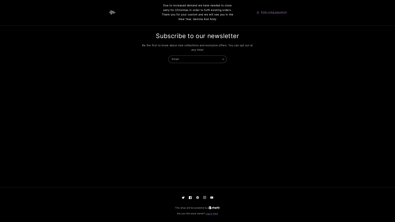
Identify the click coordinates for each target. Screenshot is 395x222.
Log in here (212, 213)
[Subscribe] (223, 59)
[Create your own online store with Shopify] (214, 208)
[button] (271, 12)
